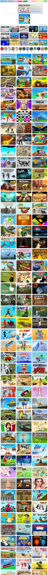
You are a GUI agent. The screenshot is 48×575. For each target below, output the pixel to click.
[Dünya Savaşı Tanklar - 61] (39, 105)
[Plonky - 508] (8, 197)
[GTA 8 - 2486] (39, 323)
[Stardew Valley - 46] (24, 82)
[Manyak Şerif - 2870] (8, 369)
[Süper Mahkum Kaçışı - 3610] (24, 483)
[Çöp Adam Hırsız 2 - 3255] (39, 472)
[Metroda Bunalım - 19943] (14, 29)
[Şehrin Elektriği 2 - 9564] (43, 42)
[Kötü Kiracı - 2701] (39, 369)
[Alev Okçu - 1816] (39, 311)
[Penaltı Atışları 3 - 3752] (39, 437)
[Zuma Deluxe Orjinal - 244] (8, 139)
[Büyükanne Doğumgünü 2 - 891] (8, 208)
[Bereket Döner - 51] (39, 70)
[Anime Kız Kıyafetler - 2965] (39, 392)
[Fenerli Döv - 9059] (24, 518)
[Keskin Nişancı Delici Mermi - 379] (8, 174)
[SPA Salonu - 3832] (8, 483)
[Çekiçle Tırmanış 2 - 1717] (8, 277)
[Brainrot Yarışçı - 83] (8, 116)
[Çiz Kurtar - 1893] (8, 334)
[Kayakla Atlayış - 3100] (39, 449)
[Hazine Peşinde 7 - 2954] (24, 415)
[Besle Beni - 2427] (24, 369)
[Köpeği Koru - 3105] (39, 426)
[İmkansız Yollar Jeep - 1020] (24, 231)
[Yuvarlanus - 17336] (24, 36)
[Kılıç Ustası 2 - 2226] (39, 346)
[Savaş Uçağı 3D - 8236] (24, 552)
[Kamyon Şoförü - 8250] (8, 564)
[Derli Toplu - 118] (24, 105)
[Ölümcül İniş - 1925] (39, 265)
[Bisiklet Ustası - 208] (8, 162)
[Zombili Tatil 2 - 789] (39, 208)
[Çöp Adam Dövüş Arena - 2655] (39, 357)
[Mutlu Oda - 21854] (39, 552)
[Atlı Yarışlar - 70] (8, 128)
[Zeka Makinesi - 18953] (5, 42)
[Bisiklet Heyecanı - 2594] (39, 380)
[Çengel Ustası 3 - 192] (8, 151)
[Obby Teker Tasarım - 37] (24, 70)
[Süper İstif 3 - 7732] (24, 541)
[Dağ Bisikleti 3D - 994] (8, 231)
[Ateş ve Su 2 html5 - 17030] (39, 541)
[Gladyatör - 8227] (24, 495)
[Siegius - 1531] (39, 254)
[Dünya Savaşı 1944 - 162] (24, 151)
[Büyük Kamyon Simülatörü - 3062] (39, 415)
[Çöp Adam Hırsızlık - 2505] (24, 357)
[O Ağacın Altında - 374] (24, 162)
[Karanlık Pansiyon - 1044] (39, 231)
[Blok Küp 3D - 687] (8, 219)
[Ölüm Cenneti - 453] (8, 185)
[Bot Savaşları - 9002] (39, 518)
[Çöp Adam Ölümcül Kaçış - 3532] (8, 495)
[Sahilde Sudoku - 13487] (14, 42)
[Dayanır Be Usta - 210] (8, 59)
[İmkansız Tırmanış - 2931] (8, 403)
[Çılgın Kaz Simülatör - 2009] (8, 288)
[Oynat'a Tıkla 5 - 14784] (33, 29)
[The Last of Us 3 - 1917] (39, 300)
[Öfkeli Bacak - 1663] (39, 277)
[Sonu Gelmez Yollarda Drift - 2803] (24, 426)
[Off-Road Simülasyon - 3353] (8, 437)
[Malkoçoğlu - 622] (24, 185)
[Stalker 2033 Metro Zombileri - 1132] (39, 242)
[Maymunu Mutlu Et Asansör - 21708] (43, 36)
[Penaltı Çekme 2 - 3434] (8, 460)
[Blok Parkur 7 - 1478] (8, 311)
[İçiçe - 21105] (5, 36)
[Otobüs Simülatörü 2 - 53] (8, 82)
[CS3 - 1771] (24, 277)
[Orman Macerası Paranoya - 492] (39, 174)
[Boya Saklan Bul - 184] (24, 128)
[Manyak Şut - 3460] (24, 472)
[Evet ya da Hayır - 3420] (8, 426)
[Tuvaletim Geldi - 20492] (33, 36)
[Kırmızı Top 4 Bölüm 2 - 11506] (8, 552)
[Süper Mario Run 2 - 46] (39, 59)
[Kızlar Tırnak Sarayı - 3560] (8, 472)
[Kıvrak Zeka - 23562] (5, 29)
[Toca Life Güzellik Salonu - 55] (8, 93)
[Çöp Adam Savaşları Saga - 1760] (24, 254)
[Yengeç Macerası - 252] (39, 139)
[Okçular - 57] (39, 116)
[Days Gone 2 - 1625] (8, 300)
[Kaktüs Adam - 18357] (39, 564)
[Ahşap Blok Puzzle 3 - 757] (24, 219)
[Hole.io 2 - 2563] (8, 357)
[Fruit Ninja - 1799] (24, 265)
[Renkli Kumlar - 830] (39, 219)
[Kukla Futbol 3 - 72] (39, 128)
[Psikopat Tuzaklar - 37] (39, 93)
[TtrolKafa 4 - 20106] (43, 29)
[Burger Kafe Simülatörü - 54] (24, 93)
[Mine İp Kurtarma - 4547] (39, 506)
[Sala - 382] (24, 174)
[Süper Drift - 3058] (8, 415)
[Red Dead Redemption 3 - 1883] (24, 300)
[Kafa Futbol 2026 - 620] (24, 197)
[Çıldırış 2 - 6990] (8, 529)
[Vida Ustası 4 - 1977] (39, 334)
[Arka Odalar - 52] (8, 70)
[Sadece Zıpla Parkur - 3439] (24, 460)
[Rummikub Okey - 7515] (39, 529)
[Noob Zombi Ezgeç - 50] (39, 82)
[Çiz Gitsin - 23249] (24, 29)
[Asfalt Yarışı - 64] (8, 105)
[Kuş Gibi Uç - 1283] (8, 254)
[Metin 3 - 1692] (24, 288)
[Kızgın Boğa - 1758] (8, 323)
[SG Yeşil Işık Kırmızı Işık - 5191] (8, 506)
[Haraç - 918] (39, 197)
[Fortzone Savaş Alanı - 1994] (24, 311)
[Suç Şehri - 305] (24, 139)
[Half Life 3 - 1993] (39, 288)
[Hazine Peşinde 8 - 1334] (8, 265)
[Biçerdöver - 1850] (24, 323)
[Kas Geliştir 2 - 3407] (24, 437)
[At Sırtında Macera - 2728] (39, 403)
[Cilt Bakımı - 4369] (39, 483)
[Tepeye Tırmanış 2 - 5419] (39, 495)
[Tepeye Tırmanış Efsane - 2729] (24, 392)
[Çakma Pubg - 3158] (24, 403)
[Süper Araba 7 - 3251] (24, 449)
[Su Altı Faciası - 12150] (24, 42)
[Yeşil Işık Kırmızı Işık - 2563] (24, 346)
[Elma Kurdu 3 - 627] (24, 208)
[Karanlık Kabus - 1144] (24, 242)
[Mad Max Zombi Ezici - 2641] (24, 380)
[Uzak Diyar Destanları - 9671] (24, 506)
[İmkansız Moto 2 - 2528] (8, 380)
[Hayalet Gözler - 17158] (14, 36)
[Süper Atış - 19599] (24, 564)
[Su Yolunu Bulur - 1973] (8, 346)
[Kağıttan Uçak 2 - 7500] (8, 541)
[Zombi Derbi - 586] (39, 185)
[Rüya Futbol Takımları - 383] (39, 162)
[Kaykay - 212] (39, 151)
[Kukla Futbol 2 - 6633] (24, 529)
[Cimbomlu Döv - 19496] (8, 518)
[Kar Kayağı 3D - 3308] (8, 449)
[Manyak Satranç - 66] (24, 116)
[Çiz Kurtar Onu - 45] (24, 59)
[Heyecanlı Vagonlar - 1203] (8, 242)
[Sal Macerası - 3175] (39, 460)
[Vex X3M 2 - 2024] (24, 334)
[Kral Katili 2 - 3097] (8, 392)
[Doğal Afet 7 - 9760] (33, 42)
